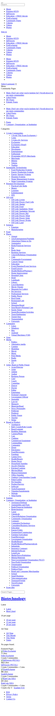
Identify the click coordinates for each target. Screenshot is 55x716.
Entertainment (17, 151)
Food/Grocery (17, 268)
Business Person (17, 376)
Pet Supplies (16, 482)
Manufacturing (17, 229)
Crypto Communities (14, 133)
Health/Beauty (17, 459)
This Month (11, 635)
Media (8, 340)
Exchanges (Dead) (18, 145)
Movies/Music (17, 470)
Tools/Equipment (18, 489)
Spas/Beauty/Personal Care (22, 307)
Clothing (14, 438)
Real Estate (15, 298)
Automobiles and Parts (20, 505)
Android (14, 333)
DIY (13, 195)
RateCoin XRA (7, 683)
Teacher (14, 418)
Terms (8, 697)
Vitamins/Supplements (20, 491)
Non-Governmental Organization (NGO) (27, 560)
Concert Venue (17, 262)
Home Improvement (19, 273)
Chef (13, 379)
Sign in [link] (4, 32)
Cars (13, 436)
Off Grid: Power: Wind (20, 216)
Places (8, 234)
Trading (14, 165)
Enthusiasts (15, 154)
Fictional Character (19, 395)
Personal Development (15, 184)
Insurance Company (19, 548)
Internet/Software (18, 551)
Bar (12, 248)
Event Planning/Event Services (23, 266)
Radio (13, 358)
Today (8, 640)
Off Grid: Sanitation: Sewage (23, 211)
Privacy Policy (12, 694)
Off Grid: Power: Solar (20, 218)
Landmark (15, 280)
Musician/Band (17, 406)
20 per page (11, 624)
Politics (14, 342)
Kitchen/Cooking (18, 468)
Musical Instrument (19, 473)
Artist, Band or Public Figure (18, 365)
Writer (13, 420)
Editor (13, 390)
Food (8, 232)
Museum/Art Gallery (19, 289)
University (15, 321)
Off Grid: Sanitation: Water (22, 209)
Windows (15, 328)
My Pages (10, 100)
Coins (13, 138)
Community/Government (21, 259)
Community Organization (21, 519)
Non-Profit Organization (21, 562)
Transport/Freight (18, 580)
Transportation (17, 319)
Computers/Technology (20, 523)
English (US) (19, 688)
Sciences (9, 225)
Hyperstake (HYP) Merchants (23, 156)
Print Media (16, 356)
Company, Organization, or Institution (21, 124)
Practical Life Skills (19, 186)
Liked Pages (11, 97)
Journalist (15, 399)
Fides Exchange (7, 656)
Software (15, 486)
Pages (8, 122)
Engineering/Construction (21, 532)
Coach (13, 381)
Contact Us (10, 699)
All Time (9, 633)
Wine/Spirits (16, 496)
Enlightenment (17, 193)
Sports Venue (16, 310)
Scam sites (10, 587)
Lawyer (14, 402)
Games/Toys (16, 457)
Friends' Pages (12, 102)
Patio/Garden (16, 480)
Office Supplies (17, 475)
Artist (13, 369)
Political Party (17, 569)
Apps (8, 337)
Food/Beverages (17, 452)
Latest (8, 609)
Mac (13, 330)
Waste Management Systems (22, 179)
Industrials (15, 546)
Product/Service (17, 484)
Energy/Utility (17, 530)
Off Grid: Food (17, 206)
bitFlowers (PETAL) (9, 665)
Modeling (15, 349)
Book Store (15, 250)
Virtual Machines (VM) (20, 335)
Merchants (15, 158)
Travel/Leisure (17, 583)
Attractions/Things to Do (21, 241)
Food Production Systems (21, 170)
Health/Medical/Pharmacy (21, 271)
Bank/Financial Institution (21, 507)
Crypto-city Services (19, 140)
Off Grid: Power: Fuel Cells (22, 202)
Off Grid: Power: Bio (20, 213)
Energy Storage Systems (21, 174)
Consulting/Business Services (23, 525)
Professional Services (19, 294)
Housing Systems (18, 177)
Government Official (19, 397)
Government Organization (21, 539)
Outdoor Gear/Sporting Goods (23, 477)
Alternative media (18, 344)
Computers (10, 323)
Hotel (13, 278)
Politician (15, 411)
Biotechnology (17, 509)
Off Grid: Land (17, 223)
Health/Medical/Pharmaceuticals (24, 544)
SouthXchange (7, 674)
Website (14, 493)
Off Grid (9, 197)
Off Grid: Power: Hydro (21, 220)
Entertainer (15, 392)
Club (13, 257)
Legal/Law (15, 553)
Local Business (17, 284)
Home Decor (16, 461)
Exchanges (15, 142)
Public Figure (16, 415)
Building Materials (18, 431)
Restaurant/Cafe (17, 301)
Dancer (14, 385)
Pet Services (16, 291)
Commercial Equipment (20, 441)
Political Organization (20, 567)
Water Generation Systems (22, 181)
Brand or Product (13, 422)
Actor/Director (17, 367)
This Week (10, 638)
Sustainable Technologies (16, 167)
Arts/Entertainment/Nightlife (22, 239)
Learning (15, 190)
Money (14, 188)
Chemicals (15, 514)
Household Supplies (19, 463)
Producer (15, 413)
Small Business (17, 576)
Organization (16, 564)
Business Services (18, 252)
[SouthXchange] (27, 669)
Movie (13, 351)
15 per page (11, 622)
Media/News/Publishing (21, 555)
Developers (15, 149)
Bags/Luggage (17, 429)
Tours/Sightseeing (18, 314)
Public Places (16, 296)
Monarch (15, 404)
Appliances (15, 424)
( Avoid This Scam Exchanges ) (24, 135)
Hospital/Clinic (17, 275)
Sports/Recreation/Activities (22, 312)
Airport (14, 236)
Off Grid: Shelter (18, 204)
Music (13, 353)
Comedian (15, 383)
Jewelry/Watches (18, 466)
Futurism (14, 227)
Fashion (9, 498)
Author (14, 374)
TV (12, 363)
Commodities (16, 443)
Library (14, 282)
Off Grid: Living (18, 200)
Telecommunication (19, 578)
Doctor (14, 388)
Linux (13, 326)
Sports (13, 360)
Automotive (16, 243)
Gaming (14, 346)
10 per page (11, 620)
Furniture (15, 454)
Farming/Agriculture (19, 535)
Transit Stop (16, 317)
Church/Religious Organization (23, 255)
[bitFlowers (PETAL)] (27, 660)
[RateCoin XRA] (27, 679)
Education (15, 147)
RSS (8, 692)
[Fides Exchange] (27, 651)
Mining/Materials (18, 558)
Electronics (15, 450)
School (14, 303)
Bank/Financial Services (21, 245)
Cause (13, 512)
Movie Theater (17, 287)
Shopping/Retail (17, 305)
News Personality (18, 408)
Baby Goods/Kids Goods (21, 427)
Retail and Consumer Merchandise (25, 571)
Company (15, 521)
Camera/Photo (17, 434)
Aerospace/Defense (19, 502)
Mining (14, 161)
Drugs (13, 447)
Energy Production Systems (22, 172)
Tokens (14, 163)
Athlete (14, 372)
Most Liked (10, 611)
